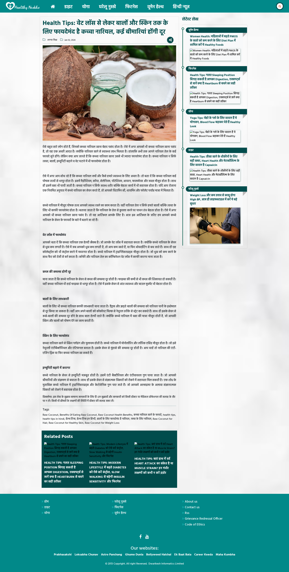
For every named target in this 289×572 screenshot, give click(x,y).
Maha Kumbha (225, 554)
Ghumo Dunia (134, 554)
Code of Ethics (195, 524)
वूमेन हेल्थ (155, 7)
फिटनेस (131, 7)
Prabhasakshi (63, 554)
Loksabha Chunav (86, 554)
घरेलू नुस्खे (107, 7)
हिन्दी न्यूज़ (181, 7)
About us (191, 501)
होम (46, 501)
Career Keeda (203, 554)
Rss (187, 513)
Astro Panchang (111, 554)
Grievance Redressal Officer (203, 518)
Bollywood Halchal (158, 554)
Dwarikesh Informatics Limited (166, 564)
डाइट (68, 7)
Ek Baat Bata (182, 554)
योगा (86, 7)
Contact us (192, 507)
